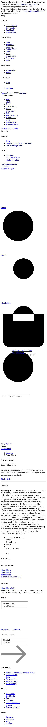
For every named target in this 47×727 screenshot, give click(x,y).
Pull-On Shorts (12, 115)
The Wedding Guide (14, 145)
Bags (8, 83)
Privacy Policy (12, 681)
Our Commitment (13, 158)
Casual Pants (11, 56)
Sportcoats (10, 45)
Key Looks (10, 28)
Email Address (9, 603)
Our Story (10, 155)
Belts (8, 60)
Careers (9, 705)
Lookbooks (10, 30)
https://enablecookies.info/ (34, 11)
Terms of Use (11, 679)
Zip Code (7, 640)
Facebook (10, 719)
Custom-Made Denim (9, 129)
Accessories (10, 70)
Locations (10, 698)
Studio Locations (12, 160)
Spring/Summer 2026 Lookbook (14, 93)
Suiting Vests (11, 49)
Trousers (9, 47)
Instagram (10, 717)
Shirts (8, 51)
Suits (8, 42)
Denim (8, 109)
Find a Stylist (6, 479)
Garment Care (11, 675)
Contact (9, 724)
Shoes (8, 73)
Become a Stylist (7, 169)
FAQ (8, 677)
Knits (8, 54)
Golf (8, 120)
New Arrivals (11, 26)
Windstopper (11, 118)
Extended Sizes (12, 124)
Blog (8, 141)
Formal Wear (11, 32)
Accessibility (11, 684)
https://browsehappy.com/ (26, 4)
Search (3, 396)
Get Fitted (5, 166)
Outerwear (10, 58)
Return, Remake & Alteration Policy (20, 672)
